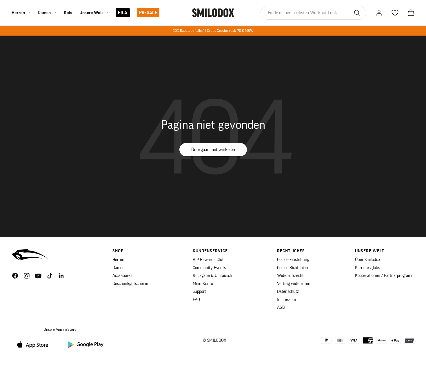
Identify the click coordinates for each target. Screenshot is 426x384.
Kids (68, 12)
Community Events (209, 268)
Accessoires (122, 275)
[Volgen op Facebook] (15, 275)
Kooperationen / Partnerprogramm (384, 275)
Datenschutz (288, 291)
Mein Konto (203, 284)
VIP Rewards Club (209, 260)
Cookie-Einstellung (293, 260)
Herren (18, 13)
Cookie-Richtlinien (292, 268)
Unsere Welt (91, 13)
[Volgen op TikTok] (49, 275)
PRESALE (148, 12)
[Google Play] (85, 344)
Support (199, 291)
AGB (281, 307)
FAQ (196, 299)
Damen (44, 13)
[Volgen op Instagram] (26, 275)
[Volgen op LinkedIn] (61, 275)
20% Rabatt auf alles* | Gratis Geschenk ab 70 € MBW (213, 30)
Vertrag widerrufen (293, 284)
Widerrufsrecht (290, 275)
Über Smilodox (367, 260)
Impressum (286, 299)
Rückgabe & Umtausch (212, 275)
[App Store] (35, 344)
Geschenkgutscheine (130, 284)
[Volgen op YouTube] (38, 275)
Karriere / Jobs (367, 268)
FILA (122, 12)
